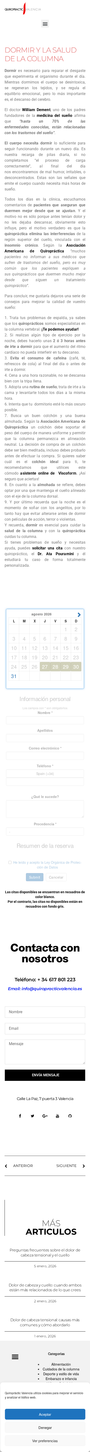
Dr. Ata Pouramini (56, 554)
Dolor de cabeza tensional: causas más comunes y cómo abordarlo (45, 1322)
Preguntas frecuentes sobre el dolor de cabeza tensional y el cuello (45, 1252)
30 (76, 666)
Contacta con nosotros (45, 953)
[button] (45, 24)
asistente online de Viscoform (48, 473)
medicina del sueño (54, 115)
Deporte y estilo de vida (61, 1373)
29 (66, 666)
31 (14, 675)
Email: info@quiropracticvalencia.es (45, 988)
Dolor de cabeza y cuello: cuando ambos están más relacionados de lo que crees (45, 1287)
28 (55, 666)
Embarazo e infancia (61, 1378)
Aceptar (45, 1414)
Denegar (45, 1427)
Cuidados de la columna (61, 1369)
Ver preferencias (45, 1440)
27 (45, 666)
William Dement (36, 109)
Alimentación (61, 1364)
